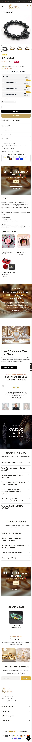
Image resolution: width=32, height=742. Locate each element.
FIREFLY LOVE (21, 250)
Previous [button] (3, 30)
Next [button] (29, 30)
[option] (16, 29)
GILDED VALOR (16, 625)
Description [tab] (4, 198)
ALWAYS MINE (5, 250)
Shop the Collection (9, 367)
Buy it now (16, 115)
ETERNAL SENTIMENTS (8, 272)
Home (3, 12)
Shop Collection (16, 188)
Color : (4, 99)
